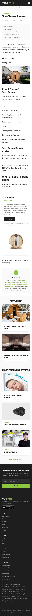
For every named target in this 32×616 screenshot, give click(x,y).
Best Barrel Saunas (20, 586)
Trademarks (5, 557)
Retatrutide (16, 589)
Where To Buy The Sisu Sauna (13, 37)
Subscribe (16, 486)
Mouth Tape (23, 598)
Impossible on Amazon (8, 576)
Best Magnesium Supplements (10, 594)
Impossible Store (6, 579)
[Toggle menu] (29, 3)
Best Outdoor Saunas (8, 586)
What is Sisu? (8, 29)
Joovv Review (6, 598)
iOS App (4, 544)
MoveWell (21, 280)
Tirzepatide (23, 589)
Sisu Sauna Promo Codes (12, 34)
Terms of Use (6, 554)
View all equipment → (16, 459)
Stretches (4, 522)
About (3, 538)
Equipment (9, 8)
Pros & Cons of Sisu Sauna (12, 32)
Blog (3, 524)
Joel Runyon (16, 278)
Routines (4, 519)
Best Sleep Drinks (18, 591)
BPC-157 (9, 589)
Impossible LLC (6, 573)
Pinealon (4, 591)
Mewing (4, 589)
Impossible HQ (6, 565)
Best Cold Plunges (15, 584)
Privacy (4, 551)
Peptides (4, 530)
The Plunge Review (16, 596)
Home (3, 8)
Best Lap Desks (15, 598)
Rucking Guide (6, 596)
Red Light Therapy (7, 601)
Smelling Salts (23, 594)
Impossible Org (6, 571)
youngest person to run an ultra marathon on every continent (15, 284)
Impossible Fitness (7, 568)
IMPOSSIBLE (8, 282)
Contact (4, 541)
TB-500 (10, 591)
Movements (5, 516)
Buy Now (9, 219)
